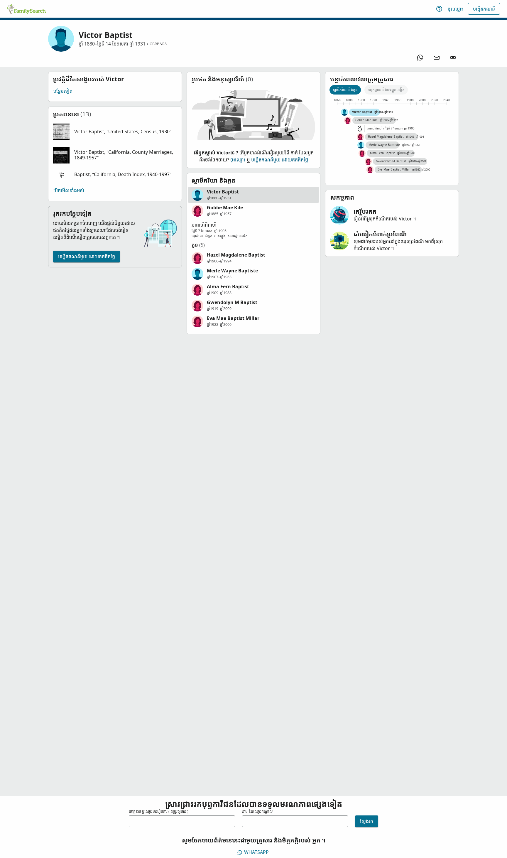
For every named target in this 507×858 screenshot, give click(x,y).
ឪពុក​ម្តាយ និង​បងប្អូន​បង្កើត (386, 89)
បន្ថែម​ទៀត (62, 91)
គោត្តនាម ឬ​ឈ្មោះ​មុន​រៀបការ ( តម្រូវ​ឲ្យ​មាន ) (158, 811)
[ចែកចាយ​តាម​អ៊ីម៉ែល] (436, 57)
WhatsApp (256, 852)
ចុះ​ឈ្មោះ (455, 9)
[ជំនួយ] (439, 9)
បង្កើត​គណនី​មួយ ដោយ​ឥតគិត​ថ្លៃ (86, 256)
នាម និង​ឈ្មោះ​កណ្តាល (257, 811)
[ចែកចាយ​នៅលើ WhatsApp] (420, 57)
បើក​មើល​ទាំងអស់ (68, 190)
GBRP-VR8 (158, 43)
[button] (115, 132)
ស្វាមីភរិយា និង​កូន (345, 89)
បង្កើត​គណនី (484, 9)
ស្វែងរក (366, 821)
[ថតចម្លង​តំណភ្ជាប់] (453, 57)
